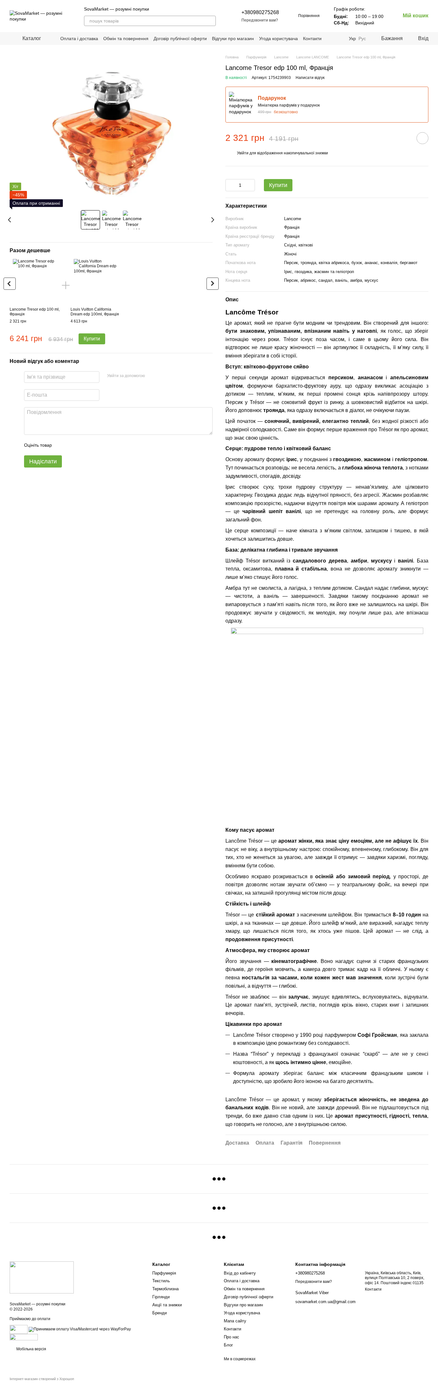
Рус (362, 38)
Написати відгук (310, 77)
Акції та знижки (167, 1304)
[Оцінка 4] (93, 445)
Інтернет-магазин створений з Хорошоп (42, 1379)
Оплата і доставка (79, 38)
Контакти (312, 38)
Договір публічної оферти (180, 38)
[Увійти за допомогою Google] (162, 376)
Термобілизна (165, 1288)
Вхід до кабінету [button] (240, 1273)
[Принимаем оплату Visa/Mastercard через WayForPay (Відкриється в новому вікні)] (80, 1329)
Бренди (159, 1312)
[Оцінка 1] (62, 445)
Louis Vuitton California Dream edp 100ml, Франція (95, 312)
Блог (228, 1345)
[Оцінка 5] (103, 445)
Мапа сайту (235, 1321)
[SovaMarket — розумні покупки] (42, 1277)
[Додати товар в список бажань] (422, 138)
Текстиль (161, 1280)
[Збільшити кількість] (250, 185)
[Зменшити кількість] (230, 185)
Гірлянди (161, 1296)
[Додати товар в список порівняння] (404, 138)
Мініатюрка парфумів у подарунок (289, 105)
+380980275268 (260, 12)
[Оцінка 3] (83, 445)
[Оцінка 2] (73, 445)
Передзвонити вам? (259, 20)
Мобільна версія (30, 1349)
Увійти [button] (242, 153)
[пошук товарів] (211, 21)
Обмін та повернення (125, 38)
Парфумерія (164, 1273)
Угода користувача (278, 38)
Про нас (231, 1337)
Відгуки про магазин (233, 38)
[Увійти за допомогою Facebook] (152, 376)
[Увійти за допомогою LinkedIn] (172, 376)
